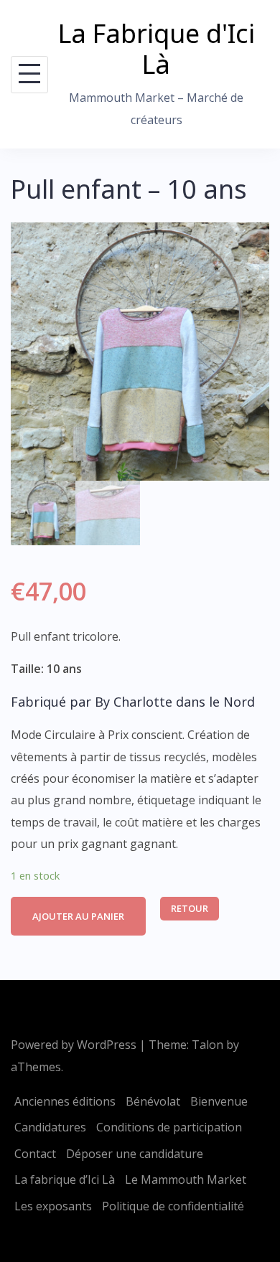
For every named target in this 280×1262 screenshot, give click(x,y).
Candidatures (50, 1127)
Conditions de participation (169, 1127)
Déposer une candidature (134, 1154)
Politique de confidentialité (173, 1206)
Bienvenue (219, 1101)
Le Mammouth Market (185, 1179)
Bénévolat (153, 1101)
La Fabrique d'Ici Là (156, 49)
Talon (207, 1045)
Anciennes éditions (65, 1101)
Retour (189, 908)
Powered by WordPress (73, 1045)
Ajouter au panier (78, 916)
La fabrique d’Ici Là (64, 1179)
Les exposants (53, 1206)
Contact (35, 1154)
